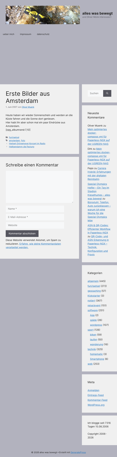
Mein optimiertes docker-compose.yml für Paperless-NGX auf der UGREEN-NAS (99, 136)
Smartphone (97, 359)
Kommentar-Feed (97, 400)
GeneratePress (78, 452)
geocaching (94, 290)
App (92, 315)
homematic (96, 354)
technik (92, 349)
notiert (91, 300)
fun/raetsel (14, 137)
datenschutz (43, 34)
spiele (93, 320)
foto (23, 140)
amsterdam (14, 140)
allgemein (93, 281)
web (90, 363)
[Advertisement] (58, 60)
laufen (93, 339)
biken (93, 334)
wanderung (96, 344)
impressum (25, 34)
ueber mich (8, 34)
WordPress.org (96, 404)
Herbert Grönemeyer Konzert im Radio (27, 143)
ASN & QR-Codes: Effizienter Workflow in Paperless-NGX (99, 229)
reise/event (94, 305)
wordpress (96, 325)
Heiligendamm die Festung (21, 146)
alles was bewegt (97, 13)
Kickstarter (94, 295)
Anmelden (93, 390)
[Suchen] (107, 93)
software (93, 310)
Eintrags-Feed (96, 395)
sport (91, 329)
